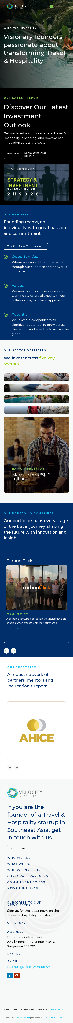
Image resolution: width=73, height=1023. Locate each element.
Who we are (19, 857)
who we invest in (24, 870)
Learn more (13, 628)
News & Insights (22, 888)
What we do (19, 864)
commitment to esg (26, 882)
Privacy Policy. (56, 1009)
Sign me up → (16, 923)
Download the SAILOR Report (36, 154)
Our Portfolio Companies (24, 246)
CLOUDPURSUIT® (52, 1017)
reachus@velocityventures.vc (29, 967)
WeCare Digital (22, 1017)
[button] (13, 651)
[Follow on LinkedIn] (10, 975)
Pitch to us (18, 848)
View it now (13, 154)
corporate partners (27, 876)
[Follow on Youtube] (17, 975)
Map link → (15, 954)
